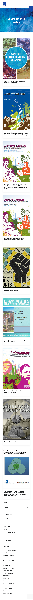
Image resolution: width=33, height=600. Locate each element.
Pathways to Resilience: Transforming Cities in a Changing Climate (16, 340)
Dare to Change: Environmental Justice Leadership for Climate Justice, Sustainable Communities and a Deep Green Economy (16, 133)
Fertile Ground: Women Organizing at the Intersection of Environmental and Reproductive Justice (15, 239)
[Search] (16, 507)
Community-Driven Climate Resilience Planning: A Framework (14, 81)
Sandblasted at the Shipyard (12, 441)
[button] (31, 8)
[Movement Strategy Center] (4, 4)
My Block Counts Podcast (11, 290)
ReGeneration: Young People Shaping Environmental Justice (14, 391)
